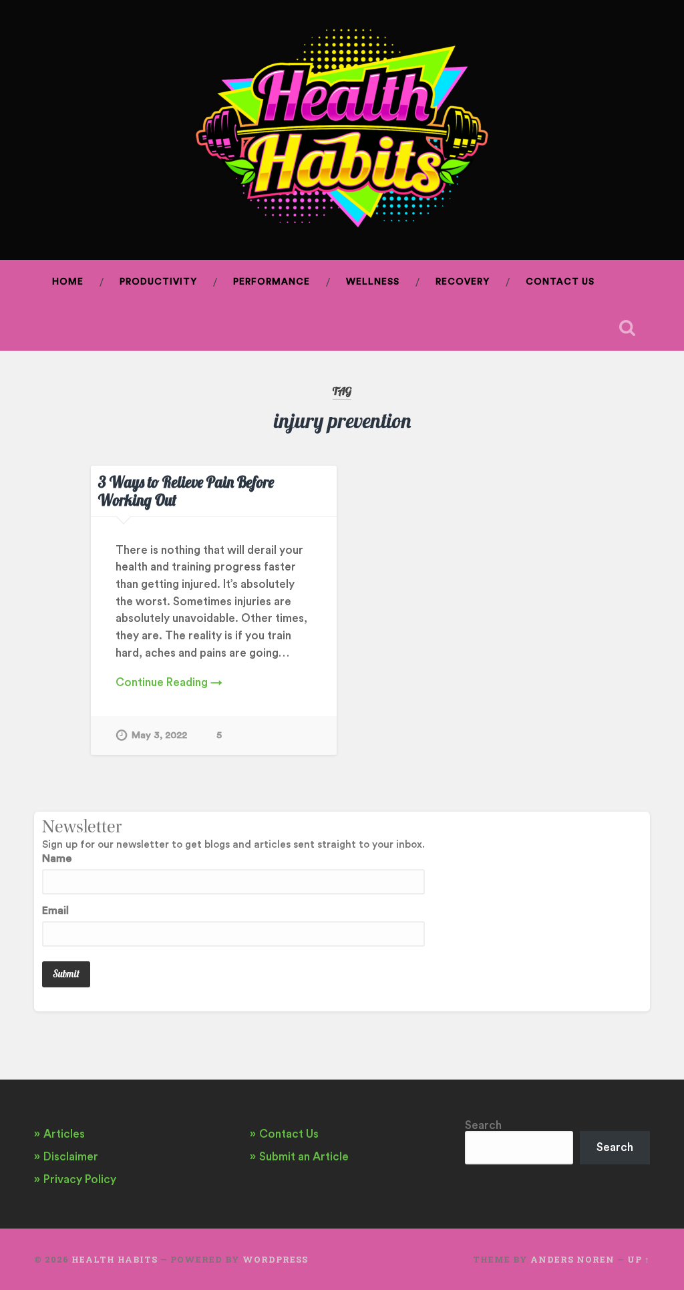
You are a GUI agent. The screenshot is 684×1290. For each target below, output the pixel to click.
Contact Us (560, 282)
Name (56, 858)
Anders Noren (572, 1259)
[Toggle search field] (627, 328)
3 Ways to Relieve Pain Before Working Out (186, 491)
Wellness (372, 282)
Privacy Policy (79, 1179)
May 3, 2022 (159, 735)
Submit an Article (304, 1156)
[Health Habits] (342, 130)
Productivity (158, 282)
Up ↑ (638, 1259)
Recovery (463, 282)
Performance (271, 282)
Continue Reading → (169, 682)
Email (55, 910)
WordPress (275, 1259)
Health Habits (114, 1259)
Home (67, 282)
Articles (64, 1134)
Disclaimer (70, 1156)
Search (483, 1125)
